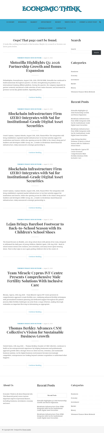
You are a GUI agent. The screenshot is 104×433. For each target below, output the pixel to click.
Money (58, 22)
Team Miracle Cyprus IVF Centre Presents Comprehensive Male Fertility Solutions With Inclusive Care (35, 278)
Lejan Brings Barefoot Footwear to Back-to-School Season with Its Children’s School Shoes (35, 227)
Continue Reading (35, 97)
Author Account (45, 28)
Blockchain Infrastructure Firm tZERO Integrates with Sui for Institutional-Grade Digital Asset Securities (35, 119)
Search (73, 49)
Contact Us (61, 28)
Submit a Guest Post (88, 22)
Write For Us (70, 22)
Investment (46, 22)
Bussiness (22, 22)
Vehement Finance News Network (29, 58)
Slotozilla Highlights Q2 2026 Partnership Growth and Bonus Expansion (35, 66)
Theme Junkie (26, 430)
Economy (10, 22)
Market (33, 22)
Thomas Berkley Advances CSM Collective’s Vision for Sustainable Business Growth (35, 331)
